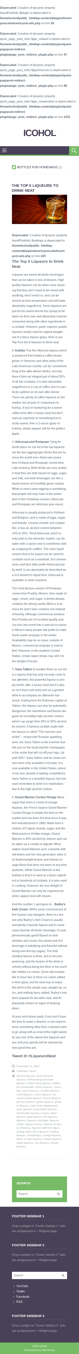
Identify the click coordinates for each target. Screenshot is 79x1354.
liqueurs (21, 1120)
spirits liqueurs (25, 1142)
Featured (22, 1071)
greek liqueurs (45, 1101)
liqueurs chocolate (37, 1120)
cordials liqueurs (49, 1090)
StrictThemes (48, 1350)
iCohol (39, 133)
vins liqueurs (42, 1142)
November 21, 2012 (28, 1066)
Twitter (20, 1291)
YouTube (22, 1286)
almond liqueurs (26, 1076)
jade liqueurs (34, 1116)
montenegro (34, 1135)
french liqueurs (52, 1098)
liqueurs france (33, 1124)
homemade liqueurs (44, 1109)
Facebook (22, 1296)
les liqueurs (50, 1116)
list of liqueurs (41, 1131)
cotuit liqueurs (25, 1094)
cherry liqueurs (43, 1087)
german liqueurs (26, 1101)
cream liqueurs (42, 1094)
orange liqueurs (52, 1135)
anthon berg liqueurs (39, 1083)
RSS (19, 1301)
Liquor (32, 1071)
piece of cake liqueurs (29, 1139)
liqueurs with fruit (42, 1128)
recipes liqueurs (52, 1139)
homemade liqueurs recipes (33, 1113)
